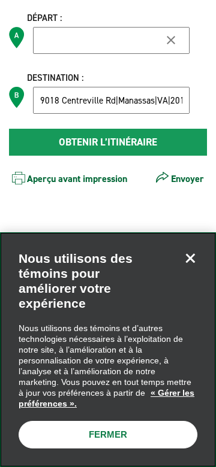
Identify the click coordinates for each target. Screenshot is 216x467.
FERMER (108, 434)
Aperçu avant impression (77, 178)
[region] (108, 349)
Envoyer (187, 178)
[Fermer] (190, 258)
